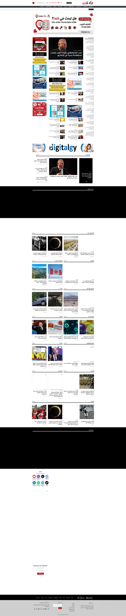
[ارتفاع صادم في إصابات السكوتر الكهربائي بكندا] (62, 131)
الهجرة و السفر (75, 66)
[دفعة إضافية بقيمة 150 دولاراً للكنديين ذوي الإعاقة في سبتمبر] (80, 131)
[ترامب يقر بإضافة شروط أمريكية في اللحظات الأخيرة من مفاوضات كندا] (62, 93)
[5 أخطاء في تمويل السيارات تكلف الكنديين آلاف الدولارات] (39, 243)
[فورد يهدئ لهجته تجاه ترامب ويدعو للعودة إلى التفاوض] (62, 137)
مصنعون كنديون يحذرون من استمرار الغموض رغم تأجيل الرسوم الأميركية (87, 393)
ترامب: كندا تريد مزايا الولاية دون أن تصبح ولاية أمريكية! (90, 110)
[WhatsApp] (38, 484)
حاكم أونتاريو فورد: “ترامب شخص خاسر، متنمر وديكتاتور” (89, 61)
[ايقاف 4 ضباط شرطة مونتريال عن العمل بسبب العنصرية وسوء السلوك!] (62, 125)
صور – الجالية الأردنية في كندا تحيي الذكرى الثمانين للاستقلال (40, 393)
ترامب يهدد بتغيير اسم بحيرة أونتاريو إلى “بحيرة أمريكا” (90, 68)
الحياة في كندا (75, 123)
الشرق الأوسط (90, 288)
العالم (76, 98)
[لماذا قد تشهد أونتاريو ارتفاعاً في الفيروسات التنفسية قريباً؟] (70, 327)
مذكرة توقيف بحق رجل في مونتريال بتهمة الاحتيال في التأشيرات (89, 117)
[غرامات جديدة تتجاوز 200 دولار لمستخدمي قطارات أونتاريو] (80, 119)
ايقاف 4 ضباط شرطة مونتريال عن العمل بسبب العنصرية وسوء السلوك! (54, 125)
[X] (60, 3)
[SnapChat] (53, 3)
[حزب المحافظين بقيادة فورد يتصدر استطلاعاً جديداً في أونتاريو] (80, 62)
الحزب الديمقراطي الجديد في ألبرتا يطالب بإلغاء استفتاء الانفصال (41, 170)
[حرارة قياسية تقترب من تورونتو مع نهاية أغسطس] (62, 119)
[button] (33, 9)
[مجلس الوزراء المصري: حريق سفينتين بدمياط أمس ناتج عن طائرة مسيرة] (70, 299)
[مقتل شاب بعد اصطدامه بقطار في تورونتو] (62, 62)
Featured (92, 40)
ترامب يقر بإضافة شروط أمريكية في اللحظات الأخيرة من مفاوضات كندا (54, 94)
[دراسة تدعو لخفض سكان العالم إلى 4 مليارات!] (39, 412)
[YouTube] (58, 3)
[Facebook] (61, 3)
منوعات (92, 401)
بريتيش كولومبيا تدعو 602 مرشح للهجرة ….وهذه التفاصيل (40, 282)
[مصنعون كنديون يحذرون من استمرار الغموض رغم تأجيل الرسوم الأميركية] (86, 381)
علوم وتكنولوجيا (90, 343)
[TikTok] (55, 3)
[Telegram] (51, 3)
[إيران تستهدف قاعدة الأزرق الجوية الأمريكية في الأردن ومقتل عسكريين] (86, 299)
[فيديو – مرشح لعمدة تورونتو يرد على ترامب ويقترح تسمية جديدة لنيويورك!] (62, 100)
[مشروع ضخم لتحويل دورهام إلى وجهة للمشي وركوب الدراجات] (80, 125)
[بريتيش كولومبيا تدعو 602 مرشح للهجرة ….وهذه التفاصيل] (39, 271)
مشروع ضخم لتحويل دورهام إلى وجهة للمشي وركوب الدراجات (71, 255)
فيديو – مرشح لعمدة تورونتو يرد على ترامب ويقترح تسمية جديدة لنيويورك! (54, 100)
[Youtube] (34, 478)
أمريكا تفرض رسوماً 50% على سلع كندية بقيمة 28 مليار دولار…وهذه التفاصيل (89, 134)
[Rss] (50, 3)
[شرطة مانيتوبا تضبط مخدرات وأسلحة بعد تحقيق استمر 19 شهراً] (62, 68)
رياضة (61, 343)
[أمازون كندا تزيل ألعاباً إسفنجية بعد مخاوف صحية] (62, 73)
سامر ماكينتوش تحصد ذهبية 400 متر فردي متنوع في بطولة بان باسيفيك (40, 365)
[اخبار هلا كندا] (88, 3)
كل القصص (65, 316)
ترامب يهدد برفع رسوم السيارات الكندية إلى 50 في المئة (90, 91)
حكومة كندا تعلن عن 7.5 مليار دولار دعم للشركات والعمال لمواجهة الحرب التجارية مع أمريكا (73, 137)
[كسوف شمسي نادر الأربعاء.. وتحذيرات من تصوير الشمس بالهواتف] (55, 412)
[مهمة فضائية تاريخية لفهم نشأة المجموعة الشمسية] (86, 353)
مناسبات (60, 371)
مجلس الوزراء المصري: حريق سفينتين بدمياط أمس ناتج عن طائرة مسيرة (71, 310)
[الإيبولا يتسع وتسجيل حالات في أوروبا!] (80, 100)
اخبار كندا (90, 40)
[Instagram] (57, 3)
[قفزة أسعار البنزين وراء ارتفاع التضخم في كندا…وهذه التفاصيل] (70, 381)
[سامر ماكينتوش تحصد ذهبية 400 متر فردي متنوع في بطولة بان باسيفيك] (39, 353)
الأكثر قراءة (91, 37)
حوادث (61, 288)
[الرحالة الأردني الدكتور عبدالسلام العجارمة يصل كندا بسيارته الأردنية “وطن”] (71, 412)
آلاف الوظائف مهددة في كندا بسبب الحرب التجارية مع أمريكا (89, 97)
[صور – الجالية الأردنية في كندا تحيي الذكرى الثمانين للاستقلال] (39, 381)
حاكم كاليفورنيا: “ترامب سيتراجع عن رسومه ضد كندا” (41, 179)
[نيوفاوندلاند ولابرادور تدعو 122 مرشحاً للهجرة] (80, 68)
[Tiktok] (47, 484)
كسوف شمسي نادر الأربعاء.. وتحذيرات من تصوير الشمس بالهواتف (55, 423)
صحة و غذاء (91, 316)
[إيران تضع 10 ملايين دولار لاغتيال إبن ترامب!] (39, 327)
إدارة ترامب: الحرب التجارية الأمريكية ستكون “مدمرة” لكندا (89, 104)
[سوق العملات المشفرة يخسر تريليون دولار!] (70, 353)
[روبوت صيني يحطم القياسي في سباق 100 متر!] (87, 412)
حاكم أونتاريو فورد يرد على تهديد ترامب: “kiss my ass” (90, 85)
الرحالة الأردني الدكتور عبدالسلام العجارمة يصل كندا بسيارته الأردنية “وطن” (71, 423)
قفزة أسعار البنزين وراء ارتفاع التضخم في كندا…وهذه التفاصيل (71, 393)
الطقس (92, 260)
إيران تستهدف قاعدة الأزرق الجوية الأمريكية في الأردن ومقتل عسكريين (87, 310)
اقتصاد (92, 371)
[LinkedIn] (54, 3)
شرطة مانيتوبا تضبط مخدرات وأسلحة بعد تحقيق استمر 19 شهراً (40, 161)
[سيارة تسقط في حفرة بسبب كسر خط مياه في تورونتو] (39, 299)
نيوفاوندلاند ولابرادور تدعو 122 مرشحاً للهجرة (80, 9)
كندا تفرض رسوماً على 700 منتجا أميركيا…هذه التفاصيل (90, 55)
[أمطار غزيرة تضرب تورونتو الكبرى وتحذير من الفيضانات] (70, 271)
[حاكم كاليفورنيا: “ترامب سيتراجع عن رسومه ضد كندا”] (80, 93)
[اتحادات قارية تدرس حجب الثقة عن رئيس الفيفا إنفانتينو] (55, 353)
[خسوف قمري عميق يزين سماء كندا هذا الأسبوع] (55, 243)
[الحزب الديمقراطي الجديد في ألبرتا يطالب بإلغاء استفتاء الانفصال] (80, 73)
